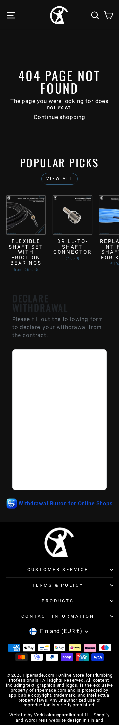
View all (59, 178)
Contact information (58, 616)
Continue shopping (59, 117)
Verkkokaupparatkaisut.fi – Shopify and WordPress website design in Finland (63, 717)
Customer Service (57, 569)
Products (58, 600)
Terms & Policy (58, 585)
